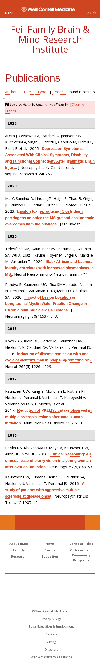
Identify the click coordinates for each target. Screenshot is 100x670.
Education (50, 556)
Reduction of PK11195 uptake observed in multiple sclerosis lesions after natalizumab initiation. (48, 416)
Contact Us (92, 522)
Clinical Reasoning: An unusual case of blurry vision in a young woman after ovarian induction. (48, 460)
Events (50, 550)
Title (27, 91)
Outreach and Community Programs (81, 555)
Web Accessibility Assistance (51, 657)
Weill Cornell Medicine (50, 582)
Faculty (19, 550)
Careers (51, 634)
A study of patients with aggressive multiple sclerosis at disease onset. (45, 489)
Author (11, 91)
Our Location (7, 522)
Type (41, 91)
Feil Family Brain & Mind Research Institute (50, 39)
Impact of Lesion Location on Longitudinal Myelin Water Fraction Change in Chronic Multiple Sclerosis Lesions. (46, 303)
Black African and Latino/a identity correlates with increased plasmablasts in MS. (49, 267)
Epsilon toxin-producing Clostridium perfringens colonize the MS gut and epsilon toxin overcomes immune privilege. (49, 217)
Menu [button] (9, 13)
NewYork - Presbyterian (50, 593)
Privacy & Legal (51, 619)
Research (18, 556)
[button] (91, 9)
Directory (51, 649)
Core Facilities (81, 544)
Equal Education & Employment (51, 626)
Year (59, 91)
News (50, 544)
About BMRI (18, 544)
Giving (51, 642)
